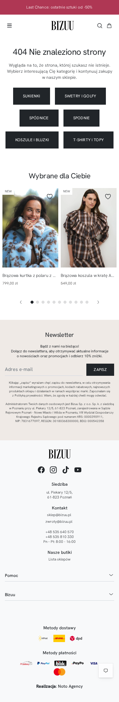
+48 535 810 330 (59, 536)
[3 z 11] (43, 302)
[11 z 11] (86, 302)
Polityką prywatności (28, 395)
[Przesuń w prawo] (98, 302)
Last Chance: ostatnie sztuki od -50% (59, 7)
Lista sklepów (59, 559)
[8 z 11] (70, 302)
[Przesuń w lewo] (21, 302)
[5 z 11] (54, 302)
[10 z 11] (81, 302)
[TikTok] (65, 469)
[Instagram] (53, 469)
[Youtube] (77, 469)
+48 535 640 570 (59, 531)
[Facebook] (41, 469)
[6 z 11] (59, 302)
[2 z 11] (37, 302)
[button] (109, 26)
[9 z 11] (76, 302)
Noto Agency (70, 686)
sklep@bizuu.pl (59, 514)
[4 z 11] (48, 302)
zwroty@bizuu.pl (58, 521)
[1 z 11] (32, 302)
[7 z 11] (65, 302)
